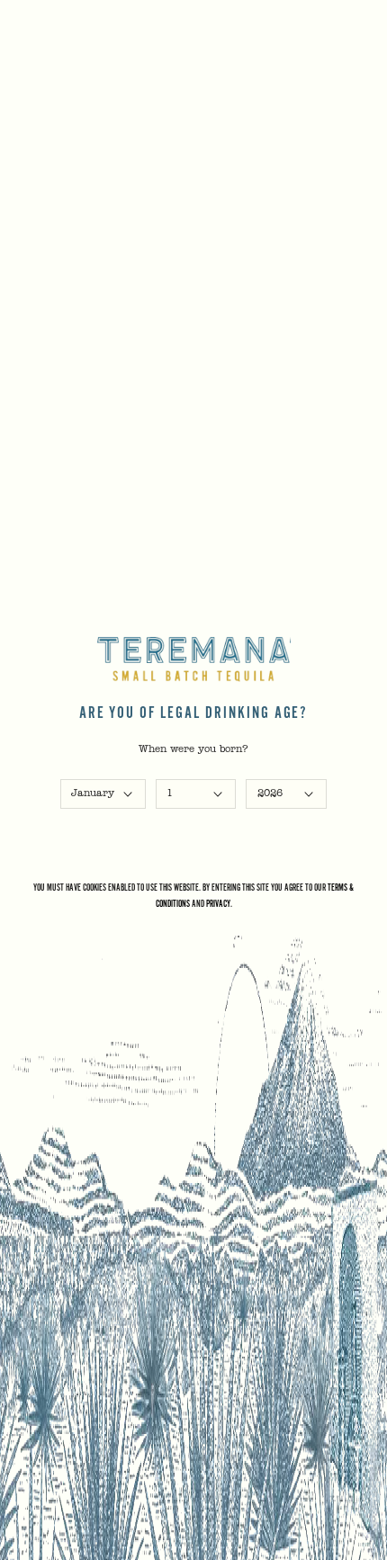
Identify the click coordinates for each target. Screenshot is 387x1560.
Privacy (218, 904)
